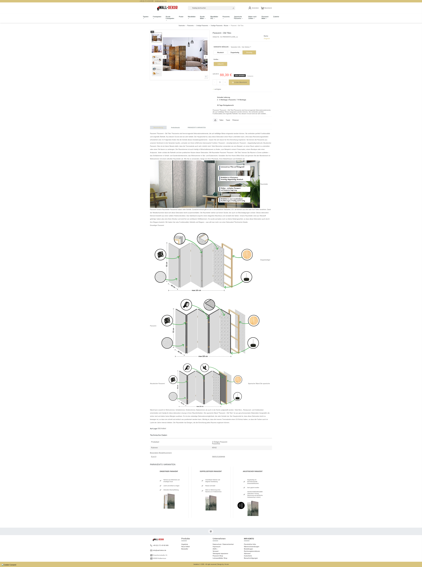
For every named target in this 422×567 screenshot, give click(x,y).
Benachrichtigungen (251, 558)
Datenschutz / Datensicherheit (223, 544)
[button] (215, 120)
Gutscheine (248, 556)
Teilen (221, 120)
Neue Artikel (185, 546)
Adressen (247, 553)
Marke (266, 36)
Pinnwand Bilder (265, 17)
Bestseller (184, 549)
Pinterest (235, 120)
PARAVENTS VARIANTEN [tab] (197, 127)
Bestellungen (248, 549)
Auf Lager (153, 428)
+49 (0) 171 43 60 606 (147, 1)
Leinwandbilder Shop (220, 558)
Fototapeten (157, 16)
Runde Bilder (202, 17)
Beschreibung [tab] (158, 127)
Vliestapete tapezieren (220, 553)
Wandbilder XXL (214, 17)
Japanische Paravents (238, 17)
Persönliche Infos (250, 544)
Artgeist (267, 38)
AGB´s (215, 549)
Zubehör (276, 16)
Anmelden (255, 8)
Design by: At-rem (223, 564)
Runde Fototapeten (170, 17)
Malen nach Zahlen (252, 17)
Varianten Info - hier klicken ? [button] (241, 47)
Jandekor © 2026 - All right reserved (205, 564)
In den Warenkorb (240, 82)
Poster (181, 16)
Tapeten (145, 16)
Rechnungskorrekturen (252, 551)
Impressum (216, 546)
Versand (215, 551)
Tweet (228, 120)
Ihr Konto (249, 539)
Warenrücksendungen (251, 546)
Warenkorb (268, 8)
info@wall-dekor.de (161, 1)
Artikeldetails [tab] (175, 127)
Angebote (184, 544)
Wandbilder (192, 16)
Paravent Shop (218, 556)
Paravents (226, 16)
